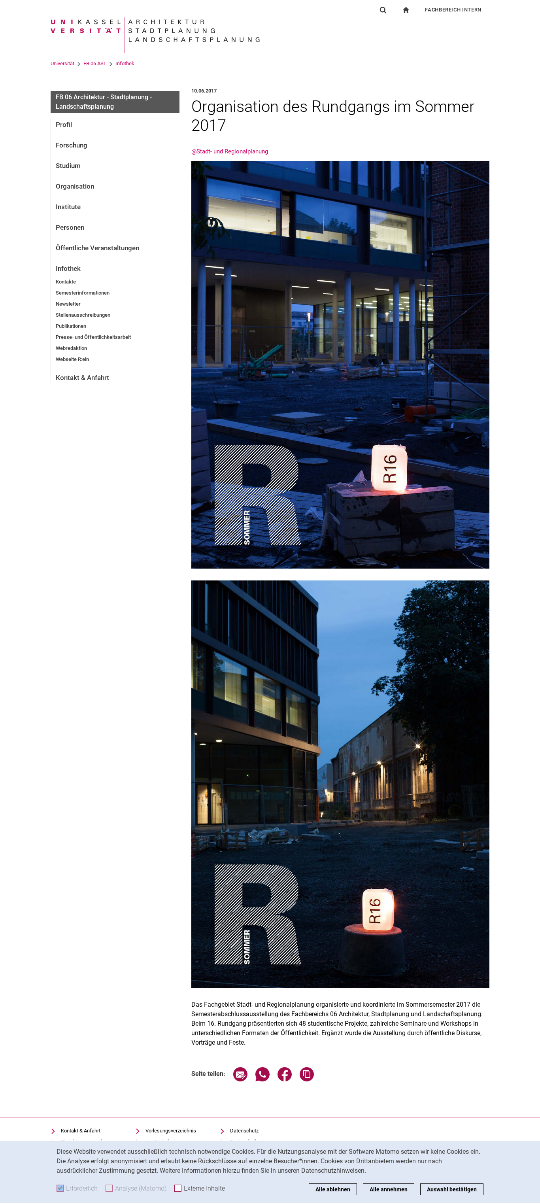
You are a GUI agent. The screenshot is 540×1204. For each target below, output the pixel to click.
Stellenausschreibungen (83, 315)
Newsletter (68, 304)
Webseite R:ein (72, 359)
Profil (64, 125)
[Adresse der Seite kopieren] (307, 1079)
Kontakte (66, 282)
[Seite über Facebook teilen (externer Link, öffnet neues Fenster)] (285, 1079)
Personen (70, 227)
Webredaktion (71, 348)
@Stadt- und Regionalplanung (229, 151)
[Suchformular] (383, 10)
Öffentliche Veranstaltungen (97, 248)
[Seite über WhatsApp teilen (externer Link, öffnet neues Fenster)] (262, 1079)
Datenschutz (244, 1131)
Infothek (124, 63)
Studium (68, 166)
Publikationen (71, 326)
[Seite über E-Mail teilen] (240, 1079)
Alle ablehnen (332, 1189)
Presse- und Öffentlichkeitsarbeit (93, 337)
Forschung (71, 145)
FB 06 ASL (94, 63)
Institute (68, 207)
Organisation (75, 186)
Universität (62, 63)
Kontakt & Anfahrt (82, 378)
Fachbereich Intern (453, 10)
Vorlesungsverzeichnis (170, 1131)
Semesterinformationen (83, 293)
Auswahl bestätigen (452, 1189)
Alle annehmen (389, 1189)
